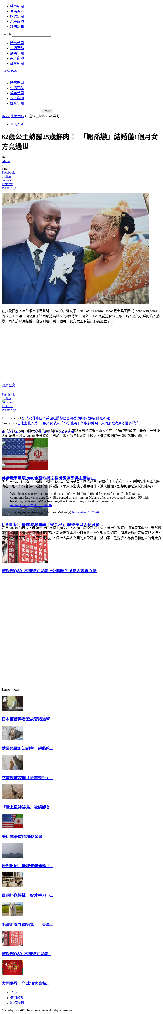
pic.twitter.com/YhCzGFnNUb (31, 505)
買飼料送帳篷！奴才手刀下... (27, 895)
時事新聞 (17, 6)
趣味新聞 (17, 26)
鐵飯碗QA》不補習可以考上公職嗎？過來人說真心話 (49, 571)
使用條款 (17, 998)
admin (6, 161)
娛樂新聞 (17, 16)
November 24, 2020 (85, 512)
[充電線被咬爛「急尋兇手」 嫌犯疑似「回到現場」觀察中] (12, 768)
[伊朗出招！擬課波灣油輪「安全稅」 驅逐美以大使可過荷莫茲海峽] (25, 515)
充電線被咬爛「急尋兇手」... (27, 778)
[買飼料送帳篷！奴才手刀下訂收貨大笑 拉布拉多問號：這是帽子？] (12, 886)
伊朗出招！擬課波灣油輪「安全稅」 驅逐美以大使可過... (52, 524)
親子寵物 (17, 21)
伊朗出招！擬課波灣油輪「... (27, 866)
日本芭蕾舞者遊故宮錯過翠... (27, 719)
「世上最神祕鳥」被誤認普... (27, 807)
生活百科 (17, 11)
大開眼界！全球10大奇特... (25, 983)
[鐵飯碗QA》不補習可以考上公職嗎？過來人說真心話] (25, 561)
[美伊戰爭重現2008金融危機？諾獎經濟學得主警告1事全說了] (25, 469)
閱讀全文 (8, 385)
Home (6, 116)
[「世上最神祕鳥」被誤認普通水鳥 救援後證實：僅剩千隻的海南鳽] (12, 798)
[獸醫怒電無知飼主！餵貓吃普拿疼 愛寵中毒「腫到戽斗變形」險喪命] (12, 739)
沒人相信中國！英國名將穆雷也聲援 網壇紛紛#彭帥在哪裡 (66, 418)
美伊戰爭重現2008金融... (24, 836)
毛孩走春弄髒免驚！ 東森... (27, 924)
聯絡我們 (17, 1003)
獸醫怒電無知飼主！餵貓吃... (27, 748)
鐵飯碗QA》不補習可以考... (26, 954)
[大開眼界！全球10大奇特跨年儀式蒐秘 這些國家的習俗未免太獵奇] (12, 974)
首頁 (13, 992)
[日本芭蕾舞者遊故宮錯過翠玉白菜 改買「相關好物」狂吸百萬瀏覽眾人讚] (12, 710)
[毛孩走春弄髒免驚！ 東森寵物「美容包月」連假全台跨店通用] (12, 915)
